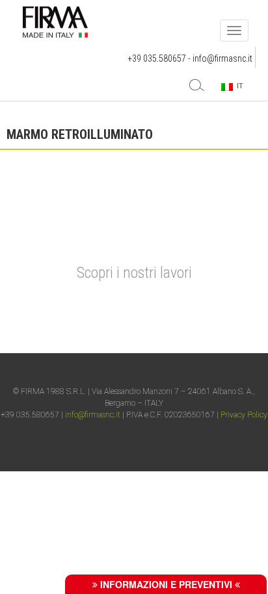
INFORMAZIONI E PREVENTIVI (166, 584)
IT (238, 86)
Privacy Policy (244, 414)
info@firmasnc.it (222, 58)
